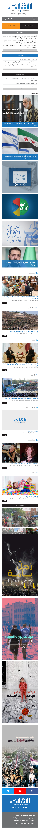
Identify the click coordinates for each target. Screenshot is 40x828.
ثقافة (34, 472)
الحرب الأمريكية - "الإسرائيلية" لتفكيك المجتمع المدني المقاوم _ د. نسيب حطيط (20, 66)
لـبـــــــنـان (32, 272)
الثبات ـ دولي (20, 524)
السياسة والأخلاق (32, 86)
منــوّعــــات (31, 439)
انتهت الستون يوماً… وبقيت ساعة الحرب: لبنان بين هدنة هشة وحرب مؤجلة (21, 79)
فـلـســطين (32, 307)
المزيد (20, 50)
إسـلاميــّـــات (31, 407)
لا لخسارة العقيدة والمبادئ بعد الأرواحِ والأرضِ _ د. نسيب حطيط (20, 62)
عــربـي (33, 340)
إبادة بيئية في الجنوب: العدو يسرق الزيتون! (26, 83)
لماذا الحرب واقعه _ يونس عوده (28, 59)
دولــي (33, 374)
